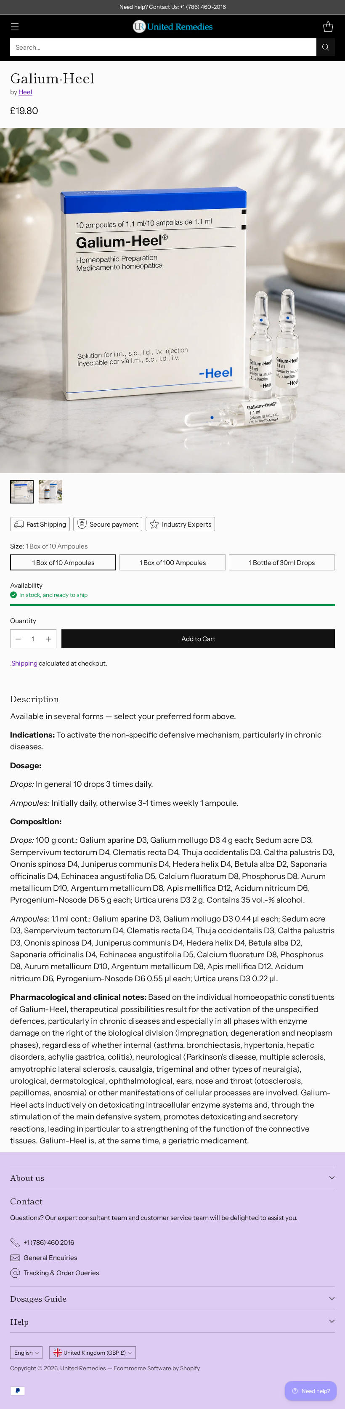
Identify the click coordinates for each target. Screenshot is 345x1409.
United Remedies (83, 1368)
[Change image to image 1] (22, 491)
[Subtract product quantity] (18, 639)
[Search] (325, 47)
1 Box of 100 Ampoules (173, 563)
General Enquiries (50, 1258)
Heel (25, 92)
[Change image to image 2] (50, 491)
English (23, 1352)
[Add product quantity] (48, 639)
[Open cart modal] (328, 26)
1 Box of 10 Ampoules (63, 563)
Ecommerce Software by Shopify (157, 1368)
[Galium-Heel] (172, 300)
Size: (49, 546)
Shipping (24, 663)
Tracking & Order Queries (61, 1273)
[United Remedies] (172, 26)
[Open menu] (14, 26)
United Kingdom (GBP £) (95, 1352)
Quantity (23, 621)
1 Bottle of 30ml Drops (282, 563)
